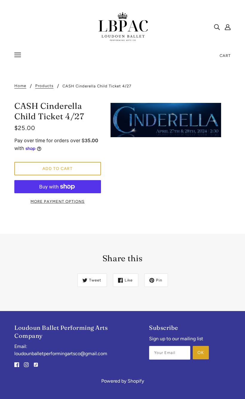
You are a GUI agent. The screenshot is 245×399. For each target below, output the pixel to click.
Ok (200, 352)
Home (20, 86)
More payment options (57, 201)
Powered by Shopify (122, 381)
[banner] (122, 26)
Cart (225, 55)
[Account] (227, 27)
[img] (217, 27)
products (44, 86)
